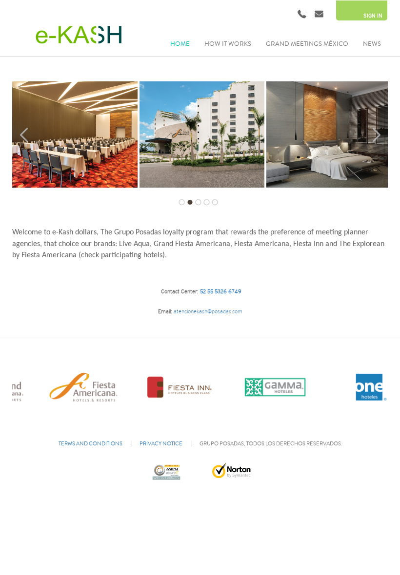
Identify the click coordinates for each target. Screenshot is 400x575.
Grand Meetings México (307, 43)
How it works (227, 43)
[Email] (319, 14)
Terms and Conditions (90, 444)
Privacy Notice (161, 444)
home (180, 43)
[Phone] (302, 14)
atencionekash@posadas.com (207, 311)
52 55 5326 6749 (220, 291)
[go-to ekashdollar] (76, 34)
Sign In (372, 16)
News (372, 43)
